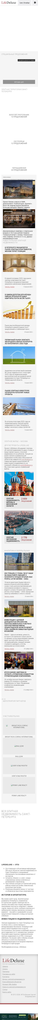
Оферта (5, 966)
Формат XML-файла (9, 984)
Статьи (4, 989)
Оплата (5, 969)
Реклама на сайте (8, 974)
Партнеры (5, 972)
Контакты (5, 977)
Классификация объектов (11, 982)
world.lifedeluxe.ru (26, 465)
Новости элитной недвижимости (14, 987)
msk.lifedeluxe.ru (27, 459)
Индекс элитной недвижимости (13, 979)
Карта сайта (6, 992)
